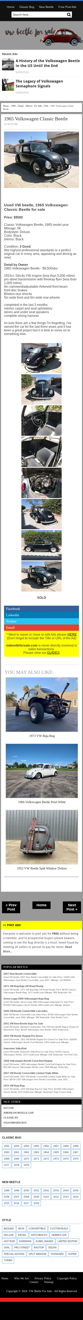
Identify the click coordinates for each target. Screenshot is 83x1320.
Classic (21, 106)
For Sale (38, 106)
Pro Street (22, 1247)
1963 (36, 1152)
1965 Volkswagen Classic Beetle (36, 118)
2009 (36, 1196)
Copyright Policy (67, 1278)
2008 (26, 1196)
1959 (76, 1146)
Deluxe (29, 106)
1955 (36, 1146)
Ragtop (39, 1247)
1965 (13, 106)
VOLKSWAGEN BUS (15, 1122)
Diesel (22, 1235)
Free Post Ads (67, 6)
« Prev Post (11, 907)
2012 (56, 1196)
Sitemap (48, 1282)
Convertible (37, 1228)
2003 (56, 1190)
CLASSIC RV (10, 1117)
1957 (56, 1146)
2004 (66, 1190)
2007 (16, 1196)
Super (72, 1254)
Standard (57, 1254)
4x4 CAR (8, 1108)
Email (10, 628)
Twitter (11, 621)
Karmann (25, 1241)
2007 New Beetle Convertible (20, 973)
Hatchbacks (39, 1235)
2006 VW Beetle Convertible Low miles (25, 1011)
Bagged (9, 1228)
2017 (26, 1203)
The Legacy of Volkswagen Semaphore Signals (39, 83)
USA (46, 106)
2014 (76, 1196)
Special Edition (14, 1254)
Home (11, 6)
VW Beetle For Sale (40, 1291)
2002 (46, 1190)
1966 (66, 1152)
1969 (16, 1158)
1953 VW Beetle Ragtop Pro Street (23, 1036)
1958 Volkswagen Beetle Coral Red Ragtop (27, 1060)
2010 (46, 1196)
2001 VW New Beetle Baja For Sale (23, 1023)
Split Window (37, 1254)
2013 (66, 1196)
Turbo (8, 1260)
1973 (56, 1158)
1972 (46, 1158)
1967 (76, 1152)
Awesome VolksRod (14, 1048)
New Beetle (46, 6)
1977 (6, 1165)
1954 (26, 1146)
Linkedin (12, 615)
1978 (16, 1165)
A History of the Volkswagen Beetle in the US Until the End (48, 63)
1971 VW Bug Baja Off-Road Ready (23, 986)
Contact (34, 1282)
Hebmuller (59, 1235)
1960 (6, 1152)
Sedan (52, 1247)
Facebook (13, 609)
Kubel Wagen (44, 1241)
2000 (26, 1190)
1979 (26, 1165)
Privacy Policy (43, 1278)
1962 (26, 1152)
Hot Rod (9, 1241)
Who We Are (21, 1278)
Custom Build (59, 1228)
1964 (46, 1152)
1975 (76, 1158)
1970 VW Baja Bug (14, 1085)
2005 (76, 1190)
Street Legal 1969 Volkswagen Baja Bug (26, 998)
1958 (66, 1146)
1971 (36, 1158)
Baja (21, 1228)
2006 (6, 1196)
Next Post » (71, 907)
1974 (66, 1158)
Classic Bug (26, 6)
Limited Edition (67, 1241)
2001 (36, 1190)
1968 (6, 1158)
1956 (46, 1146)
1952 (6, 1146)
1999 (16, 1190)
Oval (7, 1247)
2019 (36, 1203)
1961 (16, 1152)
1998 (6, 1190)
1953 (16, 1146)
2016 (16, 1203)
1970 (26, 1158)
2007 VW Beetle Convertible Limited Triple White (30, 1073)
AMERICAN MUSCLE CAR (18, 1112)
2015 (6, 1203)
